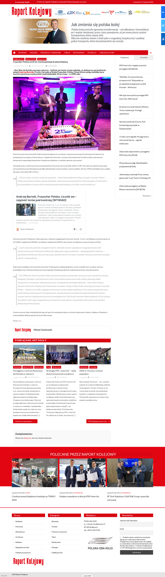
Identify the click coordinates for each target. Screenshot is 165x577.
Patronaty (19, 527)
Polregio (92, 53)
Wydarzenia (78, 53)
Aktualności (84, 367)
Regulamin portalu (22, 547)
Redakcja (18, 521)
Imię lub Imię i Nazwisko (128, 520)
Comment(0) (52, 66)
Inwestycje (17, 367)
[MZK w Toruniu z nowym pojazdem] (95, 354)
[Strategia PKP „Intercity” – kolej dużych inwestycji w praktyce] (62, 354)
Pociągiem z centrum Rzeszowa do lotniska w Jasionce (28, 372)
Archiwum (19, 537)
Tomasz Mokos (94, 377)
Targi (48, 367)
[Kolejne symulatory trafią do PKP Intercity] (82, 472)
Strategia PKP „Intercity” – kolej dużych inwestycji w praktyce (61, 372)
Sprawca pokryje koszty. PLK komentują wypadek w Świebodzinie (132, 125)
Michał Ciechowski (37, 66)
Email (122, 529)
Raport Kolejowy (62, 377)
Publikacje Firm (107, 53)
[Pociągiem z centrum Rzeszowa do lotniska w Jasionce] (28, 354)
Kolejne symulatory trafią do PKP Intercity (79, 496)
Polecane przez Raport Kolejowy (83, 454)
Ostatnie (143, 57)
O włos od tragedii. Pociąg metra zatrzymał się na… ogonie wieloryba (134, 140)
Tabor (67, 53)
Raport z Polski (31, 59)
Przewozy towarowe (50, 53)
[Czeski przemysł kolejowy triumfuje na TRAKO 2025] (35, 472)
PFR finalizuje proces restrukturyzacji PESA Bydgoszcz (99, 421)
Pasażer (33, 53)
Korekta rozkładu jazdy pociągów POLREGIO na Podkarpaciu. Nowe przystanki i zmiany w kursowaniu (75, 2)
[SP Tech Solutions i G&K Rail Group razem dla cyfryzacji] (130, 472)
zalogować (27, 438)
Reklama (18, 542)
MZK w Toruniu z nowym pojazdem (91, 372)
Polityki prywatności (23, 553)
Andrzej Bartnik (26, 72)
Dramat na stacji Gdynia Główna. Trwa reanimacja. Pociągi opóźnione (134, 110)
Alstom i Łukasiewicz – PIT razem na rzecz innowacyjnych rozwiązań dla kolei (26, 421)
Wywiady (22, 53)
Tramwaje (93, 367)
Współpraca (20, 532)
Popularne (125, 57)
